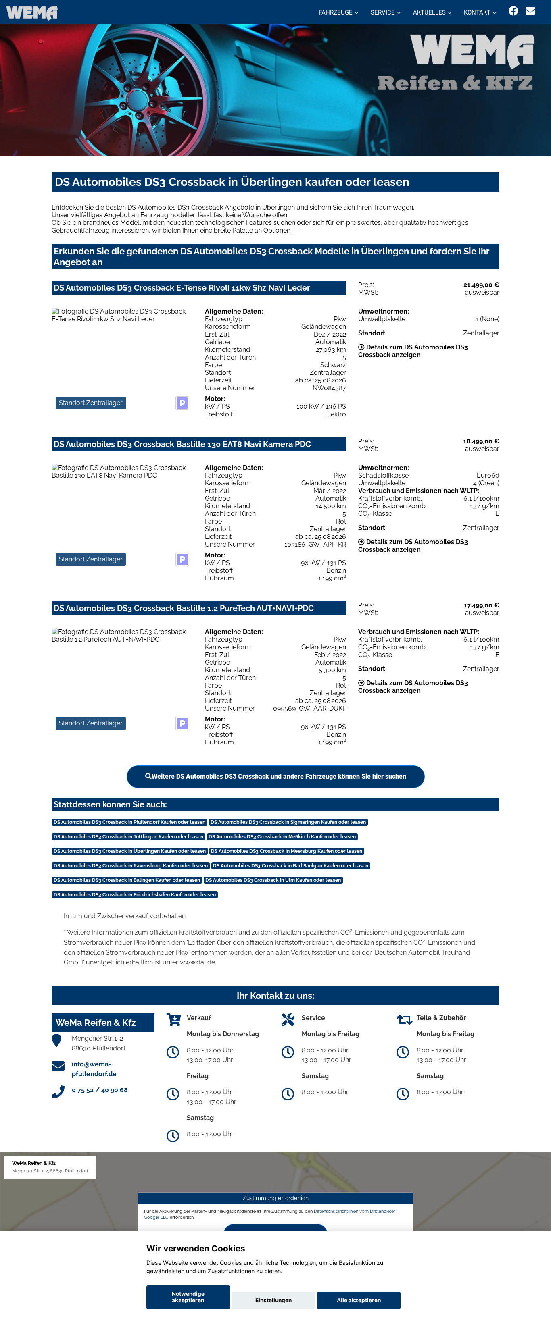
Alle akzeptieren (359, 1300)
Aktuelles (429, 12)
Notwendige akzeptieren (188, 1297)
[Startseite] (32, 13)
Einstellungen (273, 1300)
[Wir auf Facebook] (513, 11)
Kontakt (477, 12)
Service (383, 12)
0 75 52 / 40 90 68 (100, 1090)
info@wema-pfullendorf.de (94, 1069)
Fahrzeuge (336, 12)
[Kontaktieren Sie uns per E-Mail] (530, 11)
